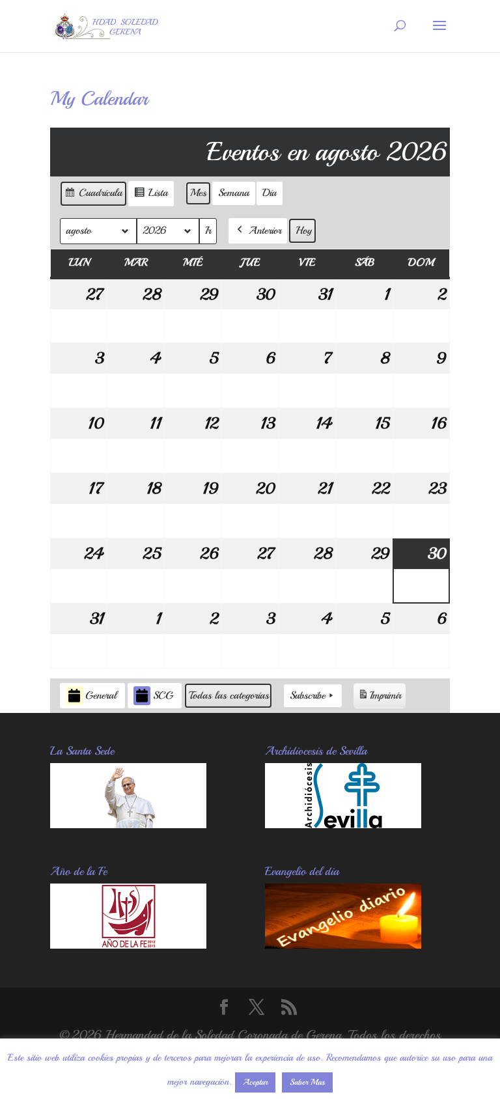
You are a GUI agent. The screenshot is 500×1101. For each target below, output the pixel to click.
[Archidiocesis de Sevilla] (343, 824)
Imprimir (379, 698)
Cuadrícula (93, 196)
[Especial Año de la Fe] (128, 944)
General (101, 695)
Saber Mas (307, 1082)
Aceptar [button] (255, 1082)
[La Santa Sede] (128, 824)
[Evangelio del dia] (343, 944)
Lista (150, 196)
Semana (233, 192)
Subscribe (308, 695)
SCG (163, 695)
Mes (198, 192)
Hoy (304, 230)
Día (269, 192)
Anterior (265, 230)
